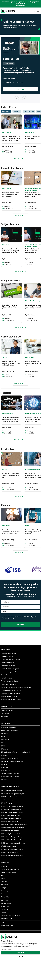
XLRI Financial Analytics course (10, 800)
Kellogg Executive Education (9, 730)
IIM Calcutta (4, 733)
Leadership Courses (7, 656)
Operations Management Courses (11, 690)
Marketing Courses (6, 678)
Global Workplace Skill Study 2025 (11, 915)
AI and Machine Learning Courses (11, 699)
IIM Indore (4, 755)
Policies (3, 894)
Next (24, 98)
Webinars (4, 881)
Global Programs (6, 891)
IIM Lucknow (4, 743)
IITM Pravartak (5, 770)
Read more (20, 89)
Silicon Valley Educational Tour (10, 821)
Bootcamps (4, 716)
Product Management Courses (10, 659)
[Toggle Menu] (38, 10)
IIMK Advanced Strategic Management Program (15, 797)
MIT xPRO (4, 736)
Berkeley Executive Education (10, 773)
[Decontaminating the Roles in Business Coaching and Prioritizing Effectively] (11, 234)
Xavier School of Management (10, 758)
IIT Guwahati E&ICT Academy (10, 777)
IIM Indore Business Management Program (14, 824)
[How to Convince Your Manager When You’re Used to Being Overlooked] (11, 346)
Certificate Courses (7, 710)
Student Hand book (7, 925)
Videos (3, 878)
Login (2, 922)
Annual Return (5, 906)
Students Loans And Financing (10, 869)
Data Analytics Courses (8, 665)
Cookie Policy (5, 900)
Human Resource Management (10, 669)
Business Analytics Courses (9, 696)
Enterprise (4, 888)
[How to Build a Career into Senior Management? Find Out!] (11, 459)
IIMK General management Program (12, 855)
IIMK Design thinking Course (9, 852)
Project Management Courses (10, 681)
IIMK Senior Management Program (11, 790)
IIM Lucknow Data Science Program (11, 818)
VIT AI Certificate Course (8, 846)
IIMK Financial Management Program (12, 812)
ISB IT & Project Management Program (12, 837)
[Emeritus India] (8, 11)
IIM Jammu (4, 764)
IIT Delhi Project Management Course (12, 806)
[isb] (12, 570)
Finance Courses (6, 675)
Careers (3, 912)
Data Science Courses (7, 662)
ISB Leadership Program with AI (10, 834)
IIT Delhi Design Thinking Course (10, 815)
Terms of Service (6, 903)
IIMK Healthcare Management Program (13, 794)
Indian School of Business (8, 727)
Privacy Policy (10, 618)
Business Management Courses (10, 672)
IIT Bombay (4, 749)
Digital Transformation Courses (10, 693)
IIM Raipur (4, 780)
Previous (16, 98)
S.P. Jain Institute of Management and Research (15, 752)
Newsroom (4, 885)
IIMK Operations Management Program (13, 843)
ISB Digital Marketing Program (10, 830)
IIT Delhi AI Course (6, 803)
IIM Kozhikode (5, 740)
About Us (4, 866)
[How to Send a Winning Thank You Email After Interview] (11, 290)
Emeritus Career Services (8, 872)
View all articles (19, 159)
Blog (2, 875)
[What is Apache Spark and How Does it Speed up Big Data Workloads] (11, 178)
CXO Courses (5, 713)
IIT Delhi (3, 746)
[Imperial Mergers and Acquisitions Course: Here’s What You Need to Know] (11, 515)
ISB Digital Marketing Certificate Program (13, 840)
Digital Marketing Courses (8, 653)
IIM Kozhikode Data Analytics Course (12, 849)
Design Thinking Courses (8, 684)
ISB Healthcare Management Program (12, 827)
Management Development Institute (12, 761)
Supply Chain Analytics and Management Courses (16, 687)
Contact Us (4, 909)
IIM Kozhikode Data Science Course (11, 809)
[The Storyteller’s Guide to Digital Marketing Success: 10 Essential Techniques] (11, 403)
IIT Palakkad (4, 767)
